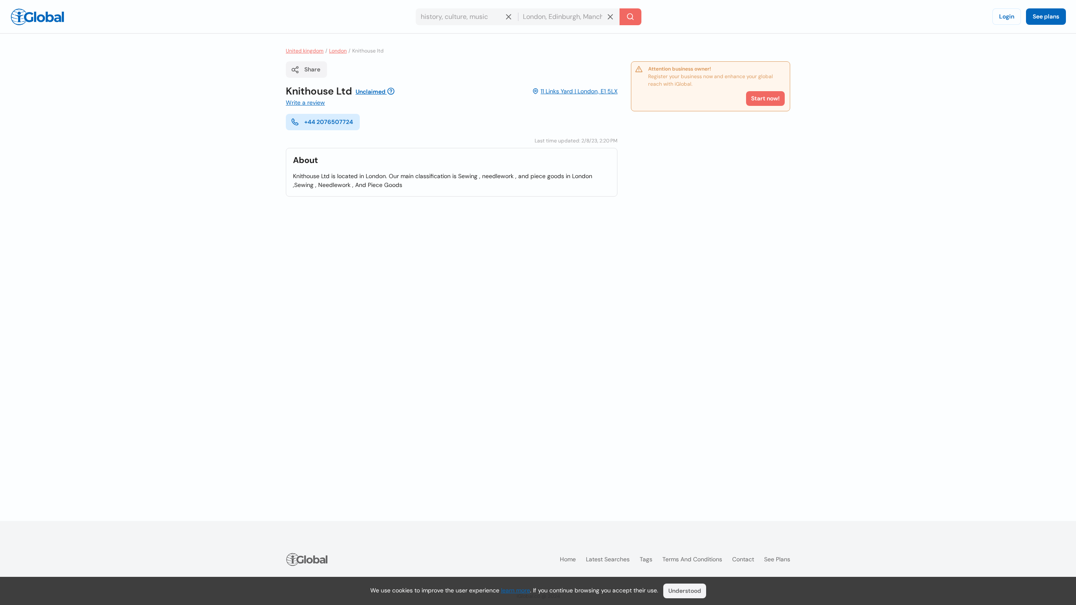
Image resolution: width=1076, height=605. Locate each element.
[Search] (630, 16)
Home (568, 559)
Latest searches (608, 559)
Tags (646, 559)
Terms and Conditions (692, 559)
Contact (743, 559)
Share (312, 69)
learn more (515, 590)
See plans (1046, 16)
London (338, 50)
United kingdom (305, 50)
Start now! (765, 98)
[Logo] (37, 16)
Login (1006, 16)
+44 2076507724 (328, 122)
